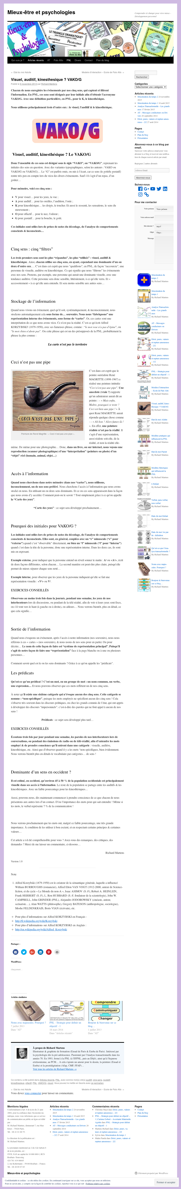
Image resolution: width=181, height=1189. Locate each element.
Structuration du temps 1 (148, 103)
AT (48, 60)
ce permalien (97, 1082)
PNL (69, 60)
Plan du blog (102, 60)
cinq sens (97, 1079)
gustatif (106, 1079)
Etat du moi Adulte (21, 72)
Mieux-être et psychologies (41, 12)
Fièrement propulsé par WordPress (153, 1173)
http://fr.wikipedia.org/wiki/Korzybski (36, 921)
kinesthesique (17, 1082)
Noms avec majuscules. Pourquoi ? (28, 1022)
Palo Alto (58, 60)
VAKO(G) (42, 1082)
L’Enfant (155, 483)
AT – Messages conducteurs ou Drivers (158, 326)
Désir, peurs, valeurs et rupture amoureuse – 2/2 (160, 342)
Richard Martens (49, 83)
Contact (89, 60)
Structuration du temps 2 (148, 96)
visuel (50, 1082)
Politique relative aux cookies (98, 1183)
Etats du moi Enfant (159, 515)
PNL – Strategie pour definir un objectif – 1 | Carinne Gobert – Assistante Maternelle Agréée (113, 1119)
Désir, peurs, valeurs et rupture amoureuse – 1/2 (160, 358)
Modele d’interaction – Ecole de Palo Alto (103, 72)
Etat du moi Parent (159, 451)
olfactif (28, 1082)
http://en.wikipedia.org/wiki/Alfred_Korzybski (41, 929)
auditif (89, 1079)
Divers (78, 60)
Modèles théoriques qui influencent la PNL (159, 470)
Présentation (143, 138)
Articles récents (36, 60)
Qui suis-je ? (17, 60)
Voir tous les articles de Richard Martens (55, 1069)
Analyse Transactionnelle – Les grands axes (160, 310)
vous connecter (33, 1093)
